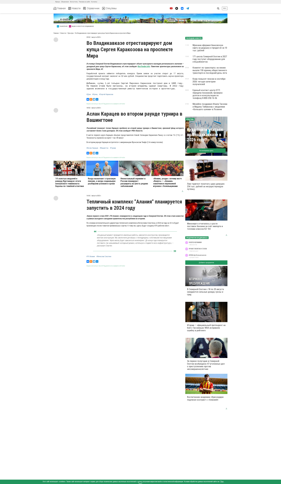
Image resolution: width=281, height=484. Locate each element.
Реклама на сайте (84, 2)
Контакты (94, 2)
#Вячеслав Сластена (103, 257)
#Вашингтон (104, 148)
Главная (61, 8)
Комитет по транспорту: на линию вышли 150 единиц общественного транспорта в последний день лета (210, 70)
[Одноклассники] (91, 99)
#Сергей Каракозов (106, 94)
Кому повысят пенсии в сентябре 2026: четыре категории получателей (209, 81)
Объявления (65, 2)
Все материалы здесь (206, 150)
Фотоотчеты (74, 2)
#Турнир (113, 148)
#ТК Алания (90, 257)
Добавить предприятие (206, 262)
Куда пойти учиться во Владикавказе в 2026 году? (205, 134)
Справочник (93, 8)
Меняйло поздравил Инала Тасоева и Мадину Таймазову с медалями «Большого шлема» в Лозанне (210, 107)
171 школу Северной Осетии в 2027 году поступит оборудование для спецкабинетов (210, 59)
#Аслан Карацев (92, 148)
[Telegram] (94, 99)
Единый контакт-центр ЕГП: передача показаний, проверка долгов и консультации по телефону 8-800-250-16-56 (207, 94)
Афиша (57, 2)
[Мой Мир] (97, 99)
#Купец (95, 94)
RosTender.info (144, 66)
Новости (76, 8)
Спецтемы (111, 8)
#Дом (88, 94)
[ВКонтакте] (87, 99)
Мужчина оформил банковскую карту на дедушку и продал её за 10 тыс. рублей (210, 48)
